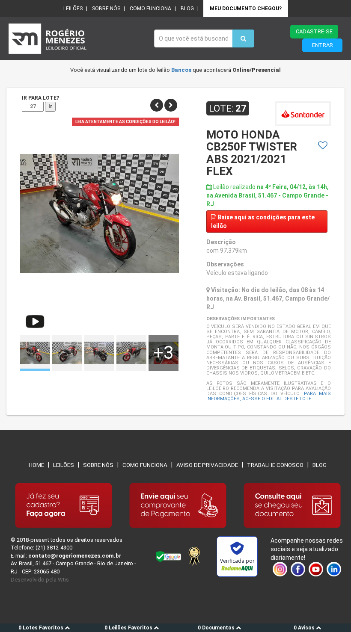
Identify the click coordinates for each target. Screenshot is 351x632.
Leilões (73, 9)
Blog (187, 9)
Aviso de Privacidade (207, 464)
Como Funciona (144, 464)
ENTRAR (322, 45)
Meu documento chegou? (246, 9)
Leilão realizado (267, 195)
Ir (50, 106)
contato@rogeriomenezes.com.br (75, 555)
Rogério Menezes (77, 39)
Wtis (63, 579)
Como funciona (150, 9)
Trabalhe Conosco (275, 464)
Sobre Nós (98, 464)
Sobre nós (106, 9)
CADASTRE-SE (314, 31)
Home (36, 464)
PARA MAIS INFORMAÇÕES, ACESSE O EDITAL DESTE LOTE (268, 396)
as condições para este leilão (263, 221)
